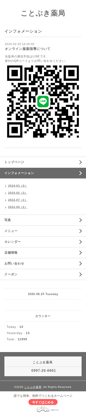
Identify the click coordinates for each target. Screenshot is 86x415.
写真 (7, 220)
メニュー (11, 231)
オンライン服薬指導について (28, 49)
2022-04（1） (17, 207)
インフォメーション (19, 173)
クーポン (11, 274)
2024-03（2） (17, 185)
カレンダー (12, 241)
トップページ (14, 162)
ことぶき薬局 (43, 13)
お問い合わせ (14, 263)
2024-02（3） (17, 192)
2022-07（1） (17, 200)
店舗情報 (11, 252)
